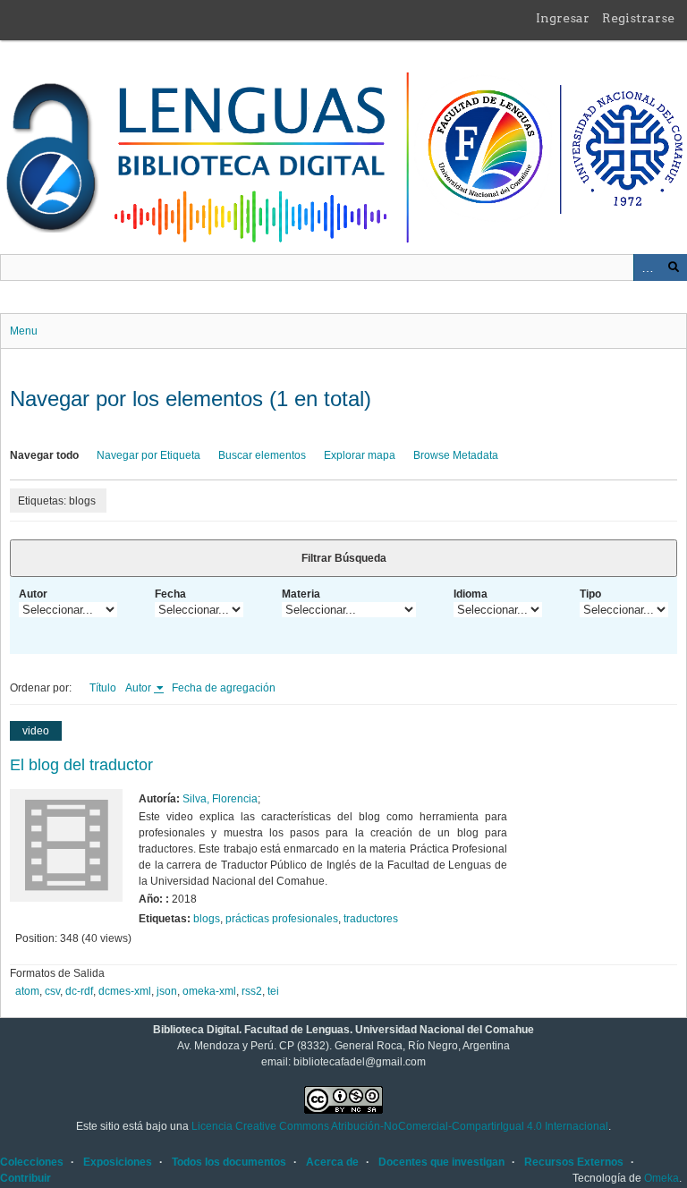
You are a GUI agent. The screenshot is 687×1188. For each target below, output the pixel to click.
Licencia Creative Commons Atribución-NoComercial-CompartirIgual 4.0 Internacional (399, 1126)
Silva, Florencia (220, 799)
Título (102, 688)
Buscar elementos (262, 455)
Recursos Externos (573, 1162)
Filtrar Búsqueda (343, 558)
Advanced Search (646, 267)
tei (273, 991)
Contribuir (25, 1178)
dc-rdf (79, 991)
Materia (301, 594)
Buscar (673, 267)
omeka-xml (209, 991)
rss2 (252, 991)
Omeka (661, 1178)
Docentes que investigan (441, 1162)
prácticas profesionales (281, 918)
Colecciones (32, 1162)
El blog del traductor (81, 765)
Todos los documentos (229, 1162)
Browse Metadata (455, 455)
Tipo (590, 594)
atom (27, 991)
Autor (33, 594)
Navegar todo (44, 455)
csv (52, 991)
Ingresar (562, 18)
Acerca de (332, 1162)
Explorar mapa (359, 455)
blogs (206, 918)
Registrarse (638, 18)
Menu (24, 331)
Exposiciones (117, 1162)
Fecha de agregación (224, 688)
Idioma (471, 594)
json (167, 991)
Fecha (170, 594)
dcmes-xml (124, 991)
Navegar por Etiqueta (148, 455)
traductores (371, 918)
